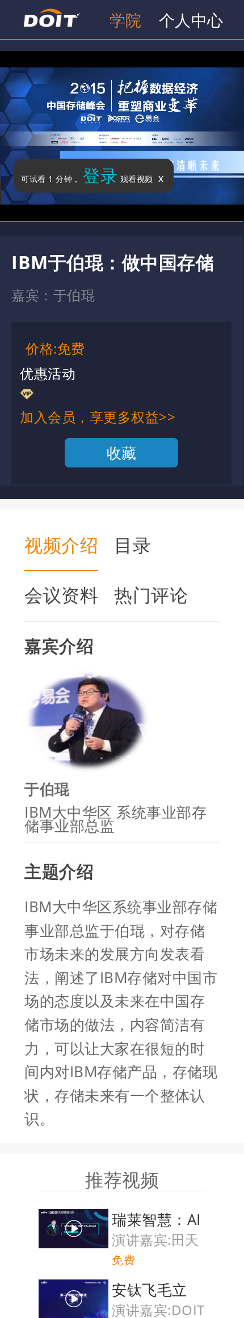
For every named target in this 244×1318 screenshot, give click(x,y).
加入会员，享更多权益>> (97, 416)
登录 (100, 175)
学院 (126, 20)
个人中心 (191, 20)
